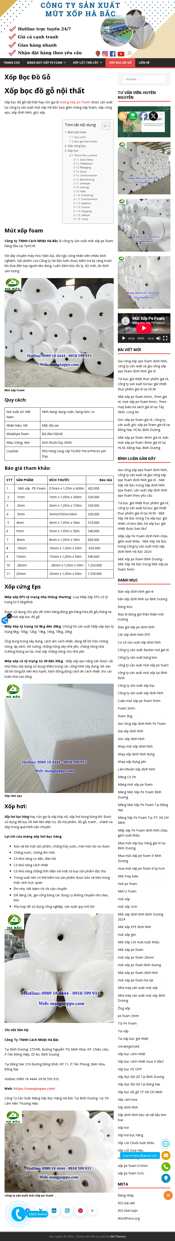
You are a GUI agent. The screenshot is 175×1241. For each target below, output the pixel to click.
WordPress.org (129, 1218)
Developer (85, 183)
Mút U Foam (127, 891)
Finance (85, 207)
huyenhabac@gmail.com (140, 1155)
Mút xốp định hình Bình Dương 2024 (140, 916)
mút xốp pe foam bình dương (139, 965)
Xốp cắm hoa (127, 1099)
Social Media (86, 159)
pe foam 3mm (128, 1016)
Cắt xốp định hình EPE (134, 634)
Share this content (85, 155)
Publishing (87, 195)
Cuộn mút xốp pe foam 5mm (139, 701)
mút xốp (124, 899)
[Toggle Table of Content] (103, 126)
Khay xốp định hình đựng (136, 754)
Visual (83, 171)
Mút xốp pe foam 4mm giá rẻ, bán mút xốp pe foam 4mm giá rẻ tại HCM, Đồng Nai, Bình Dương (143, 442)
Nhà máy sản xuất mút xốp (138, 988)
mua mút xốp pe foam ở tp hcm (141, 868)
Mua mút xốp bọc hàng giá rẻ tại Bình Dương (141, 845)
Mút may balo (128, 876)
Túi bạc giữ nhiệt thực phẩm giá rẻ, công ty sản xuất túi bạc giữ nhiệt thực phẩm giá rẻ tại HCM (143, 384)
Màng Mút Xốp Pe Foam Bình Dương (139, 794)
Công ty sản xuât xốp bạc (136, 685)
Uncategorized (128, 1046)
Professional (86, 163)
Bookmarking (87, 179)
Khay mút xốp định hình (135, 746)
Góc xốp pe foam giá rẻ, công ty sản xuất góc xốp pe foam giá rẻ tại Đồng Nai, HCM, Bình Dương (144, 424)
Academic (86, 203)
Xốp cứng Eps (77, 146)
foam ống (125, 716)
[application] (144, 328)
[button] (92, 1210)
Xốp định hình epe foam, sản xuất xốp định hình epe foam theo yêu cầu (142, 490)
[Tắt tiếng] (158, 338)
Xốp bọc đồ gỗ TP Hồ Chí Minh (140, 1092)
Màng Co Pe (127, 777)
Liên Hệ (144, 63)
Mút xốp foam (77, 132)
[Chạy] (123, 338)
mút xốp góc (127, 934)
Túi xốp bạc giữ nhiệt (133, 1038)
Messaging (85, 167)
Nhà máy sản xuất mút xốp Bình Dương (141, 998)
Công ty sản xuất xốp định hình (140, 693)
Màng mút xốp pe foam (135, 784)
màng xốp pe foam (75, 102)
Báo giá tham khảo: (86, 141)
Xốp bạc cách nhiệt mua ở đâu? (141, 1061)
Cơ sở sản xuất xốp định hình (139, 642)
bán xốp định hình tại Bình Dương (142, 599)
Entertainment (89, 199)
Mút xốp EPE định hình (134, 927)
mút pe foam (127, 883)
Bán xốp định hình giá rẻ (136, 591)
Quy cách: (80, 137)
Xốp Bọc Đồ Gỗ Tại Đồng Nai (139, 1084)
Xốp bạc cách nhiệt (131, 1054)
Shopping (86, 211)
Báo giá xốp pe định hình (136, 627)
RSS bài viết (126, 1203)
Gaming (84, 187)
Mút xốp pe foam (130, 949)
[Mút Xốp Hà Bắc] (87, 55)
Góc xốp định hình (131, 739)
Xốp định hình (128, 1107)
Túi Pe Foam (127, 1023)
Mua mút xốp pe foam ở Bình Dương (139, 858)
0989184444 (38, 1214)
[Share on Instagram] (67, 1211)
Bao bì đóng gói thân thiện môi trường (141, 616)
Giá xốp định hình (130, 731)
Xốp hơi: (73, 151)
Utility (84, 219)
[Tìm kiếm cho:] (144, 79)
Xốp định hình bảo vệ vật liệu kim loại (142, 1117)
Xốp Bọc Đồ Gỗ (120, 63)
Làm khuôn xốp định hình (136, 769)
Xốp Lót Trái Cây (85, 63)
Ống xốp (124, 1008)
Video (83, 191)
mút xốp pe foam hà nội (135, 980)
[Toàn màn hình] (165, 338)
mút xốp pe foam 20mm (136, 957)
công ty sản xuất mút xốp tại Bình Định (142, 675)
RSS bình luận (128, 1210)
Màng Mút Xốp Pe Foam (44, 63)
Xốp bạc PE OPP (130, 1069)
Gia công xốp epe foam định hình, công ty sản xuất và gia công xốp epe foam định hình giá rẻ (143, 366)
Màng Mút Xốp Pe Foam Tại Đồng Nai (143, 807)
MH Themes (118, 1236)
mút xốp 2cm (127, 906)
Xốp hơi (123, 1127)
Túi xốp (123, 1031)
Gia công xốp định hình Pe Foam (142, 723)
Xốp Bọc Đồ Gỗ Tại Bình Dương (141, 1076)
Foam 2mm (126, 708)
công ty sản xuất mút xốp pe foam (143, 665)
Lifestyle (85, 215)
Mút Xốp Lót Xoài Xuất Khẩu (138, 942)
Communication (88, 175)
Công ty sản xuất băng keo (137, 657)
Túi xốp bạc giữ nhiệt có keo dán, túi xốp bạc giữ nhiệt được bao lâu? (142, 523)
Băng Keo (125, 607)
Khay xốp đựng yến (132, 761)
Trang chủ (11, 63)
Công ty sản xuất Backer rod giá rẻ (143, 650)
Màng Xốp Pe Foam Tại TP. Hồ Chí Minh (143, 820)
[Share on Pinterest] (80, 1211)
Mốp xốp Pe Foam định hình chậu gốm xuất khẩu (142, 832)
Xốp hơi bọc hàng (130, 1135)
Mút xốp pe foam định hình (138, 972)
